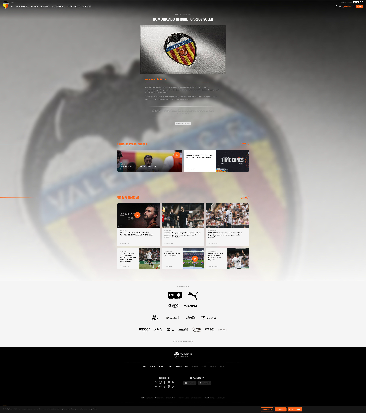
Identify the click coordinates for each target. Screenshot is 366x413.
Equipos (144, 366)
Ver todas (244, 144)
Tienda (35, 6)
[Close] (363, 409)
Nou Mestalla (23, 6)
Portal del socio (348, 6)
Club (186, 366)
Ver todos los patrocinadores (183, 342)
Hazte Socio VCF (74, 6)
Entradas (46, 6)
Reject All (280, 409)
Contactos (180, 397)
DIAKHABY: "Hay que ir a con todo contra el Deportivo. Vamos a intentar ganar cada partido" (225, 235)
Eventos (222, 366)
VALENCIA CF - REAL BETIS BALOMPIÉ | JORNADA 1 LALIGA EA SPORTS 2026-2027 (136, 234)
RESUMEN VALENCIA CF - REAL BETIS (172, 254)
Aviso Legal (150, 397)
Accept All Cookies (295, 409)
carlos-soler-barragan (183, 123)
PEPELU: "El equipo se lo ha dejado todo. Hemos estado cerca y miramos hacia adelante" (128, 257)
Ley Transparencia (196, 397)
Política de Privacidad (209, 397)
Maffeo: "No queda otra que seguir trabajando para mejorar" (215, 256)
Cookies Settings (170, 397)
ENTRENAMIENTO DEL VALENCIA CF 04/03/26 (138, 166)
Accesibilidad (221, 397)
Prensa (187, 397)
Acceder (359, 6)
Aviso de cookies (159, 397)
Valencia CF (123, 164)
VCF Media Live (123, 230)
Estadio (152, 366)
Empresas (213, 366)
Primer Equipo (168, 230)
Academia (195, 366)
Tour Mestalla (59, 6)
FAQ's (143, 397)
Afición (204, 366)
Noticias (88, 6)
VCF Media (179, 366)
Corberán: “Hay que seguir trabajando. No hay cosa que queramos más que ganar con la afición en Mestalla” (182, 235)
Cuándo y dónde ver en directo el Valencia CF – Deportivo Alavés (199, 156)
